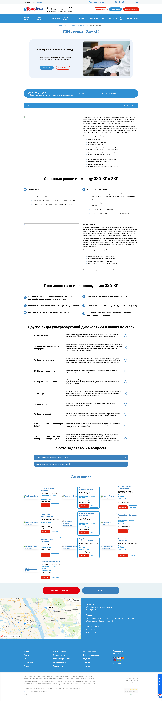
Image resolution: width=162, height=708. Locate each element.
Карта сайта (118, 663)
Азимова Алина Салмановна (123, 540)
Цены (26, 659)
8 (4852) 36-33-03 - (99, 607)
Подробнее (55, 505)
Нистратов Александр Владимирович (87, 514)
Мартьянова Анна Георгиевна (47, 516)
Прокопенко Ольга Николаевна (86, 489)
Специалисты (82, 19)
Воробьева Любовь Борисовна (86, 540)
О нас (121, 18)
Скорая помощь (66, 18)
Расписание (94, 19)
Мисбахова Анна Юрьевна (50, 562)
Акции (104, 19)
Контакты (131, 19)
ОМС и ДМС (28, 662)
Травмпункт (55, 19)
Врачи (26, 651)
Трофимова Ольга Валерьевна (47, 489)
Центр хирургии (40, 18)
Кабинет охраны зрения (62, 659)
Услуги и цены (27, 18)
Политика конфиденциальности (129, 682)
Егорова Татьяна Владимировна (124, 487)
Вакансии (86, 666)
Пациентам (113, 19)
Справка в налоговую (131, 9)
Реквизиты (87, 662)
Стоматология (59, 655)
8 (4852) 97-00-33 (92, 610)
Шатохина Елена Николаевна (47, 540)
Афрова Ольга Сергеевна (127, 515)
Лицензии (86, 659)
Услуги (26, 655)
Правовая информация (91, 655)
